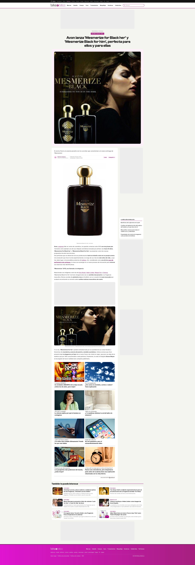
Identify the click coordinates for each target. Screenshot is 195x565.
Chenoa (105, 272)
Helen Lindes (90, 272)
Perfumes (101, 31)
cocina (66, 552)
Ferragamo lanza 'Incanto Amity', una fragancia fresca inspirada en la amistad (78, 513)
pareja (75, 552)
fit (99, 552)
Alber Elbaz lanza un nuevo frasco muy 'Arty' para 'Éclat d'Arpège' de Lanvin (125, 513)
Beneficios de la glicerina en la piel (130, 222)
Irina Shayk (82, 272)
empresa (61, 246)
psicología (91, 552)
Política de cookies (75, 556)
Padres (77, 1)
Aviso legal (53, 556)
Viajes (107, 1)
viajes (102, 552)
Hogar (101, 1)
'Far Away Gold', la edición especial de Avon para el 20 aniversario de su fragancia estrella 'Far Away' (126, 490)
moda (57, 552)
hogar (96, 552)
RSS (83, 556)
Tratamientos (94, 5)
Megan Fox (98, 272)
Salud (91, 1)
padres (71, 552)
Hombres (110, 5)
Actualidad (59, 1)
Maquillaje (103, 5)
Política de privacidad (63, 556)
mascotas (81, 552)
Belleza (68, 1)
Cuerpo (82, 5)
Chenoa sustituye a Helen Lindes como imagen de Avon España (125, 502)
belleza (84, 260)
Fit (104, 1)
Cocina (73, 1)
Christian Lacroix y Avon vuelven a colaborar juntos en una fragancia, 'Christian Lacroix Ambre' (80, 490)
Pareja (81, 1)
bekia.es (53, 552)
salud (85, 552)
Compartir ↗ (112, 157)
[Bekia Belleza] (58, 5)
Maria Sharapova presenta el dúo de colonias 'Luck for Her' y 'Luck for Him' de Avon (79, 502)
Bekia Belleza (95, 31)
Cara (87, 5)
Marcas (69, 5)
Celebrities (118, 5)
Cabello (75, 5)
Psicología (96, 1)
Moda (64, 1)
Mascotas (87, 1)
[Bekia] (53, 1)
